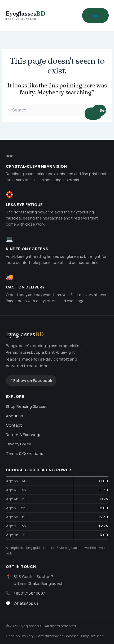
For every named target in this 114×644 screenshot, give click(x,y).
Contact (14, 425)
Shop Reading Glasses (26, 406)
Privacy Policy (18, 444)
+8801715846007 (29, 593)
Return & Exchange (24, 434)
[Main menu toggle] (95, 15)
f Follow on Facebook (31, 380)
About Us (14, 416)
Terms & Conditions (24, 453)
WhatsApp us (26, 603)
